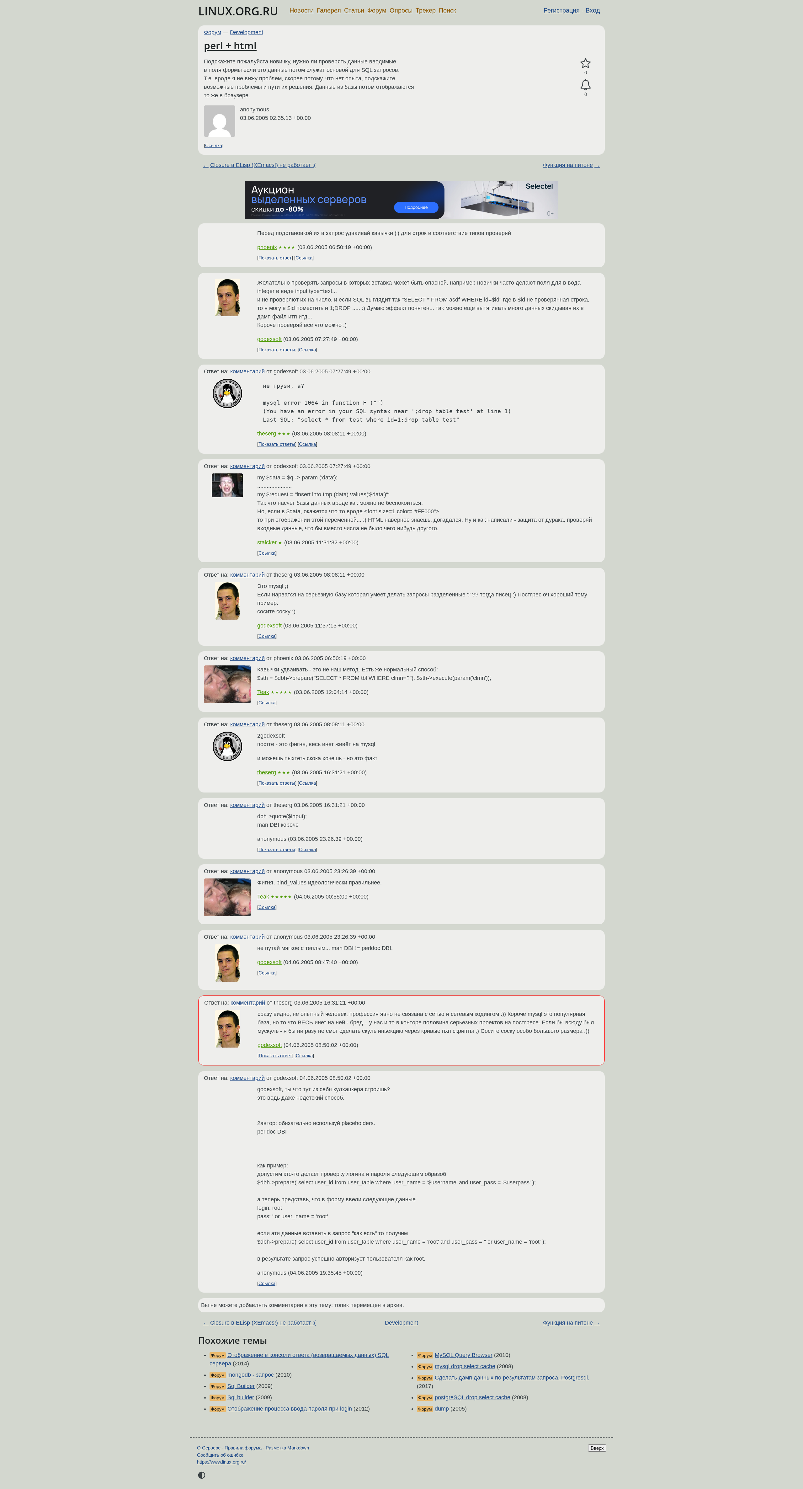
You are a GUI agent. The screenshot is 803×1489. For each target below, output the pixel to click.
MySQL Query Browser (463, 1355)
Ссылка (213, 145)
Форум (376, 10)
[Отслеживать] (585, 84)
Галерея (329, 10)
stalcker (267, 542)
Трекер (426, 10)
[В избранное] (585, 63)
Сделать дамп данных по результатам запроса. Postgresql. (512, 1377)
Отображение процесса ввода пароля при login (289, 1409)
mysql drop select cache (465, 1366)
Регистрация (562, 10)
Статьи (354, 10)
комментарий (247, 371)
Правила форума (243, 1447)
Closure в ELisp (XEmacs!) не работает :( (263, 165)
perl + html (230, 45)
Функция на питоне (568, 165)
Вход (593, 10)
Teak (263, 692)
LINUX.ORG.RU (238, 11)
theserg (266, 433)
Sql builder (240, 1397)
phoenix (267, 247)
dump (442, 1409)
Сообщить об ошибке (220, 1455)
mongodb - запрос (250, 1375)
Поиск (447, 10)
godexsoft (269, 339)
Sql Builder (241, 1386)
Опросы (401, 10)
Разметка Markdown (287, 1447)
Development (246, 32)
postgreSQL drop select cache (472, 1397)
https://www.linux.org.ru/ (221, 1462)
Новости (302, 10)
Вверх (597, 1448)
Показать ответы (276, 349)
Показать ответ (275, 257)
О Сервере (209, 1447)
